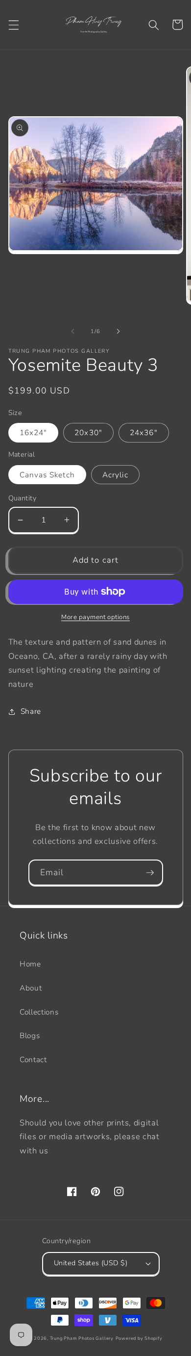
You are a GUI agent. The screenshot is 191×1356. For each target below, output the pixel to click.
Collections (39, 1012)
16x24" (34, 432)
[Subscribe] (150, 873)
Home (30, 964)
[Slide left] (73, 331)
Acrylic (115, 474)
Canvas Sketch (47, 474)
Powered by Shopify (139, 1338)
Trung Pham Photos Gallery (82, 1338)
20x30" (88, 432)
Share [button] (31, 711)
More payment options (95, 617)
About (31, 988)
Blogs (30, 1035)
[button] (13, 24)
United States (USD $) (90, 1263)
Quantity (22, 498)
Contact (33, 1059)
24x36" (144, 432)
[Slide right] (118, 331)
